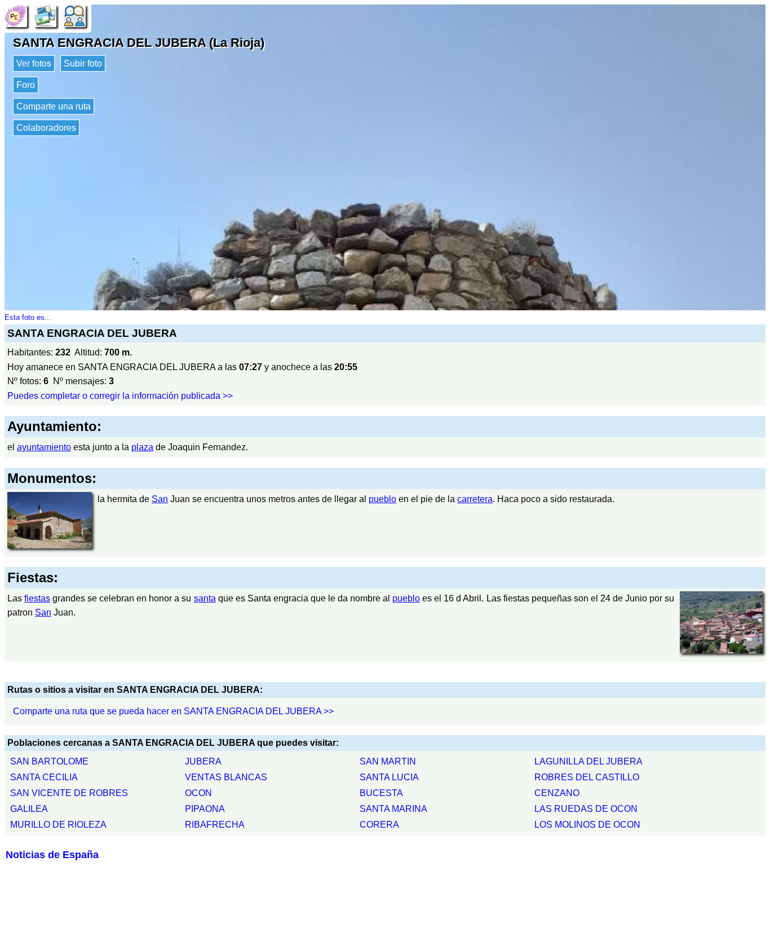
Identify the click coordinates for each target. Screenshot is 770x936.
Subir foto (83, 63)
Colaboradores (46, 128)
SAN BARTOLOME (49, 761)
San (160, 499)
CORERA (379, 824)
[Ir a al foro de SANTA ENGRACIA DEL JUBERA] (74, 15)
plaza (142, 447)
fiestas (37, 598)
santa (205, 598)
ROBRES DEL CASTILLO (586, 777)
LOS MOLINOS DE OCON (587, 824)
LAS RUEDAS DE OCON (586, 809)
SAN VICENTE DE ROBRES (69, 793)
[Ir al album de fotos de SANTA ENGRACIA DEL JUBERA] (45, 15)
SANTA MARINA (393, 809)
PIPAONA (205, 809)
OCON (198, 793)
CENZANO (556, 793)
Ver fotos (33, 63)
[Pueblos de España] (16, 15)
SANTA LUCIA (389, 777)
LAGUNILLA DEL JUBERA (588, 761)
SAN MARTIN (388, 761)
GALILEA (29, 809)
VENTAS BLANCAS (226, 777)
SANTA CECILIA (44, 777)
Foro (25, 85)
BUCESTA (381, 793)
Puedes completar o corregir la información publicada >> (120, 396)
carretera (475, 499)
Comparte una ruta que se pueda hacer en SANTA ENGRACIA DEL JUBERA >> (173, 711)
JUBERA (203, 761)
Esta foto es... (28, 317)
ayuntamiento (44, 447)
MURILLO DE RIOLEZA (58, 824)
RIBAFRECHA (215, 824)
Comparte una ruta (53, 106)
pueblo (382, 499)
